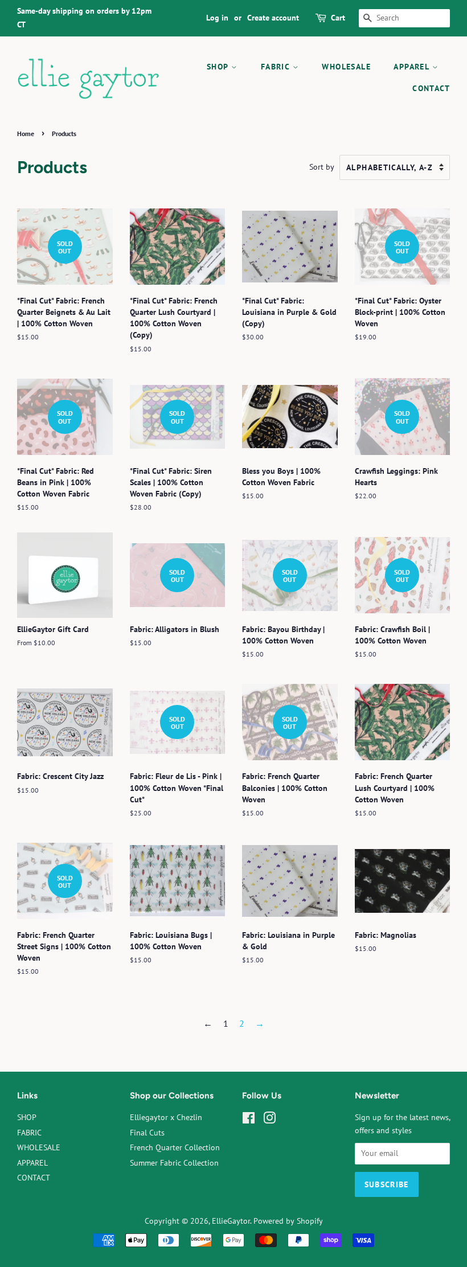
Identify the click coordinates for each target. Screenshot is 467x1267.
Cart (338, 18)
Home (25, 133)
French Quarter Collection (175, 1147)
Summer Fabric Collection (174, 1163)
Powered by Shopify (288, 1221)
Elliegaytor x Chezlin (166, 1117)
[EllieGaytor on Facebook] (248, 1120)
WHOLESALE (346, 66)
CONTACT (431, 88)
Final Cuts (147, 1132)
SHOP (219, 66)
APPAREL (413, 66)
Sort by (321, 166)
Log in (217, 18)
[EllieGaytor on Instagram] (269, 1120)
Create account (273, 18)
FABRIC (277, 66)
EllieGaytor (231, 1221)
